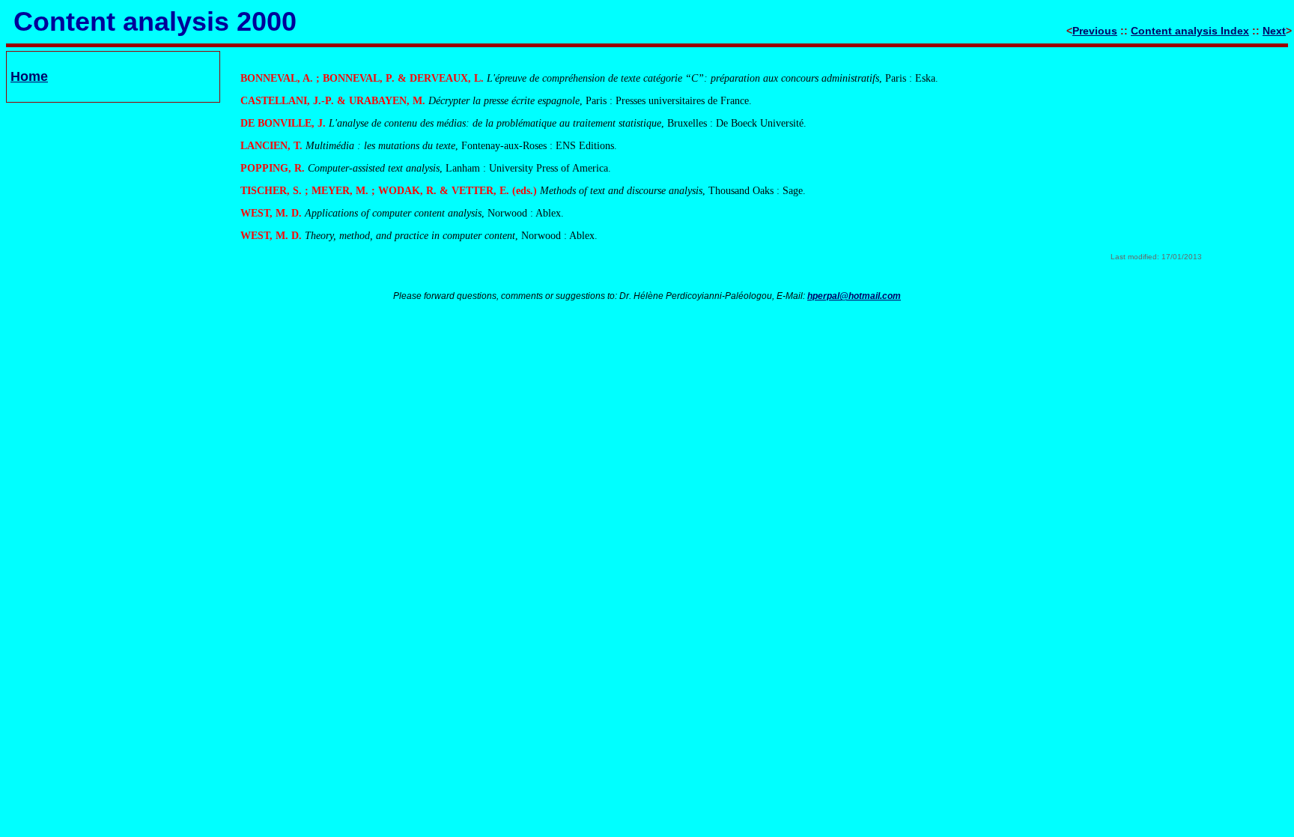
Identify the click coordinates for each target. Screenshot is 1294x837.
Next (1274, 31)
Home (29, 76)
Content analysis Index (1190, 31)
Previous (1094, 31)
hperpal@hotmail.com (854, 296)
